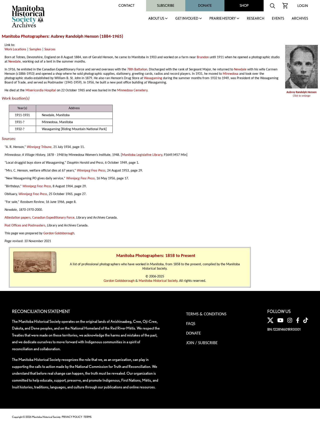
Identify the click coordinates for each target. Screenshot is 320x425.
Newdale (14, 61)
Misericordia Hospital (40, 90)
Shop (244, 5)
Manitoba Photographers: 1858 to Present (155, 255)
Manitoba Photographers (25, 36)
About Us (156, 18)
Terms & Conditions (206, 314)
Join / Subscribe (202, 343)
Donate (205, 5)
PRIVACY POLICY (72, 416)
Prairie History (222, 18)
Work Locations (15, 49)
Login (302, 6)
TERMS (87, 416)
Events (278, 18)
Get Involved (186, 18)
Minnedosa (230, 74)
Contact (126, 5)
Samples (35, 49)
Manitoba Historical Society (158, 281)
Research (255, 18)
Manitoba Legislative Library (142, 155)
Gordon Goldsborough (58, 233)
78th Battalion (137, 69)
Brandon (203, 57)
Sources (49, 49)
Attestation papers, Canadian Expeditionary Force (39, 217)
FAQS (190, 324)
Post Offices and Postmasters (25, 225)
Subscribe (165, 5)
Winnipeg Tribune (39, 147)
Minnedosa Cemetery (132, 90)
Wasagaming (153, 78)
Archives (300, 18)
